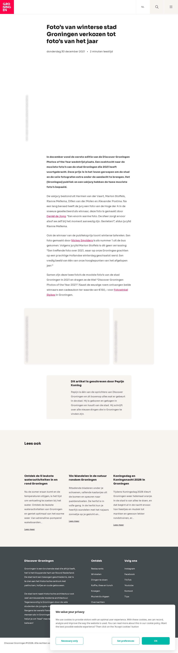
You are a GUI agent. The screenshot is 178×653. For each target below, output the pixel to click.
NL (142, 7)
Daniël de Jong (56, 216)
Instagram (129, 568)
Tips (126, 596)
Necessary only (69, 640)
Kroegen (95, 591)
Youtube (129, 585)
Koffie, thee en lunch (102, 585)
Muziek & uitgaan (100, 596)
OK (155, 640)
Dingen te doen (99, 579)
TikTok (128, 579)
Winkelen (96, 574)
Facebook (129, 574)
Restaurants (97, 568)
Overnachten (98, 602)
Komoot (128, 591)
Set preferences (125, 640)
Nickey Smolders (82, 240)
